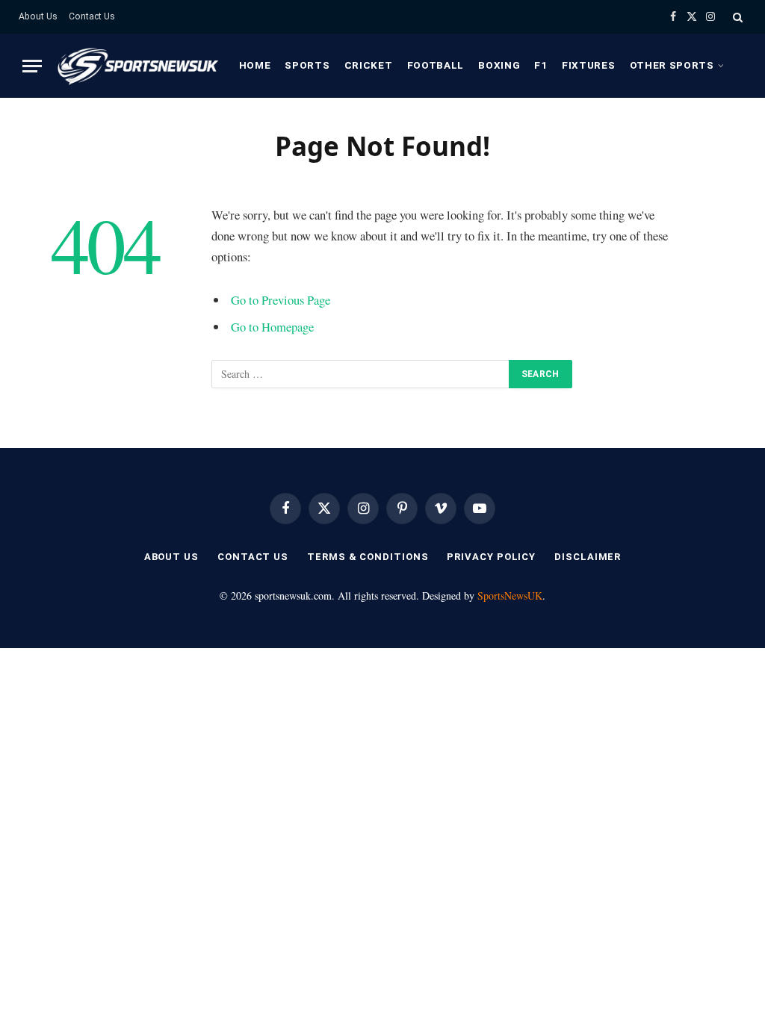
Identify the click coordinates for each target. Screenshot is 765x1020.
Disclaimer (587, 556)
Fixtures (588, 65)
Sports (307, 65)
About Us (38, 16)
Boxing (499, 65)
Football (435, 65)
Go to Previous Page (280, 299)
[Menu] (32, 66)
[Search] (736, 17)
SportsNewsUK (509, 595)
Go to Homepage (272, 326)
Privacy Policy (491, 556)
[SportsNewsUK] (136, 66)
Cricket (368, 65)
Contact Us (92, 16)
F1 (540, 65)
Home (255, 65)
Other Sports (672, 65)
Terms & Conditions (367, 556)
